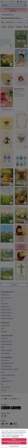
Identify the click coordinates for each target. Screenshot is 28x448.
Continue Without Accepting (14, 442)
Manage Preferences (14, 446)
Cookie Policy (15, 436)
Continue (14, 439)
